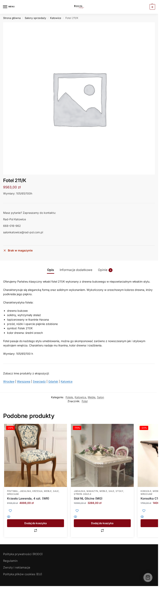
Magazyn (92, 491)
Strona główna (12, 18)
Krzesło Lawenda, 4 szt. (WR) (28, 498)
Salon (100, 397)
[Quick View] (35, 517)
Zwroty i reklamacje (16, 567)
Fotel (85, 401)
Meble (91, 397)
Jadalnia (25, 491)
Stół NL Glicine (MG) (88, 498)
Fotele (69, 397)
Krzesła (37, 491)
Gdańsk (53, 381)
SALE (56, 491)
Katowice (55, 18)
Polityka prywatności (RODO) (23, 554)
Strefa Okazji (82, 494)
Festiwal (12, 491)
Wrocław (8, 381)
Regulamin (10, 561)
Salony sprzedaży (35, 18)
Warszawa (23, 381)
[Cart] (148, 577)
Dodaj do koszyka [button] (35, 523)
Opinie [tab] (104, 270)
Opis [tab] (50, 270)
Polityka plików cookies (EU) (22, 574)
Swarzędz (39, 381)
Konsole (146, 491)
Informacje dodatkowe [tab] (76, 270)
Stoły (119, 491)
